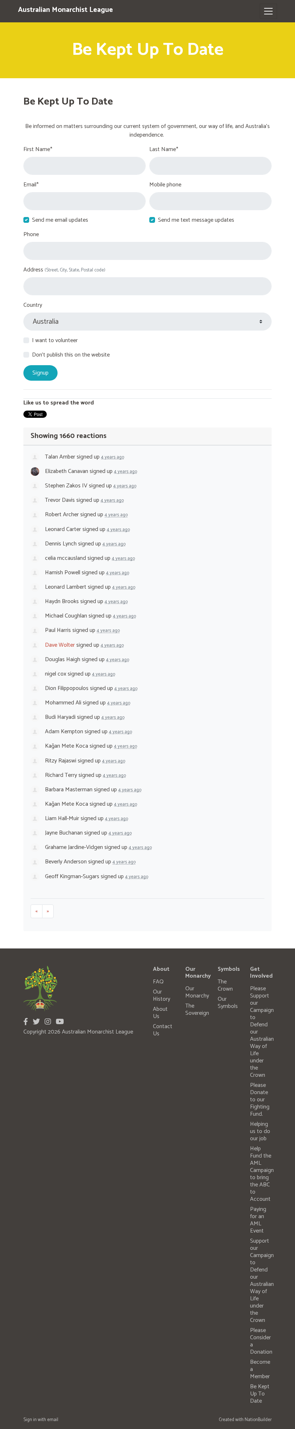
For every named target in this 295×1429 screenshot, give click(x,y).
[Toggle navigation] (268, 11)
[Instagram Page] (48, 1022)
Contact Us (162, 1030)
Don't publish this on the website (71, 355)
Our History (161, 995)
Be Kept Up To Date (259, 1394)
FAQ (158, 982)
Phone (31, 234)
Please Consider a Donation (261, 1341)
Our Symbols (228, 1002)
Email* (30, 185)
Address (64, 270)
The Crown (225, 985)
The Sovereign (197, 1009)
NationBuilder (258, 1420)
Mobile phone (165, 185)
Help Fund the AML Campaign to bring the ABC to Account (262, 1174)
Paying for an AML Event (258, 1220)
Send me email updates (60, 220)
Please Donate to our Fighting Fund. (259, 1099)
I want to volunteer (55, 340)
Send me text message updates (196, 220)
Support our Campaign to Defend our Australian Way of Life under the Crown (262, 1280)
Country (32, 305)
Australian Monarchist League (65, 10)
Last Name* (163, 149)
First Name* (37, 149)
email (52, 1420)
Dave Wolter (60, 645)
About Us (160, 1012)
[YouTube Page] (60, 1022)
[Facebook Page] (25, 1022)
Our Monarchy (197, 992)
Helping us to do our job (260, 1131)
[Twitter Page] (36, 1022)
